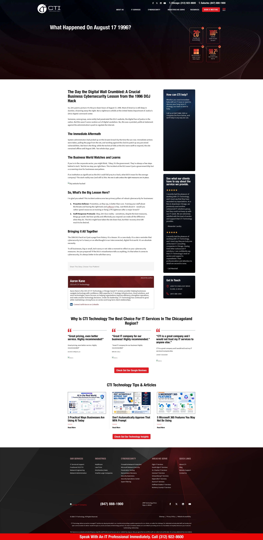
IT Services (135, 10)
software (110, 206)
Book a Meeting (211, 10)
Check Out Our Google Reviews (131, 370)
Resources (194, 10)
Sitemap (161, 516)
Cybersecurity (154, 10)
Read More (72, 427)
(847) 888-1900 (176, 294)
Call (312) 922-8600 (167, 536)
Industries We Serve (176, 10)
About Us (120, 10)
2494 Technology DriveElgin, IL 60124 (180, 287)
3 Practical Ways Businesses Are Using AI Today (86, 419)
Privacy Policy (171, 516)
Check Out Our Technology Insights (131, 436)
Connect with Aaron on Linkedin (86, 304)
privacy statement (177, 532)
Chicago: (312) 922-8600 (183, 2)
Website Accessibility (184, 516)
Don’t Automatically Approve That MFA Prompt (131, 419)
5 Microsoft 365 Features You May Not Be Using (176, 419)
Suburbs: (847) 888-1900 (213, 2)
